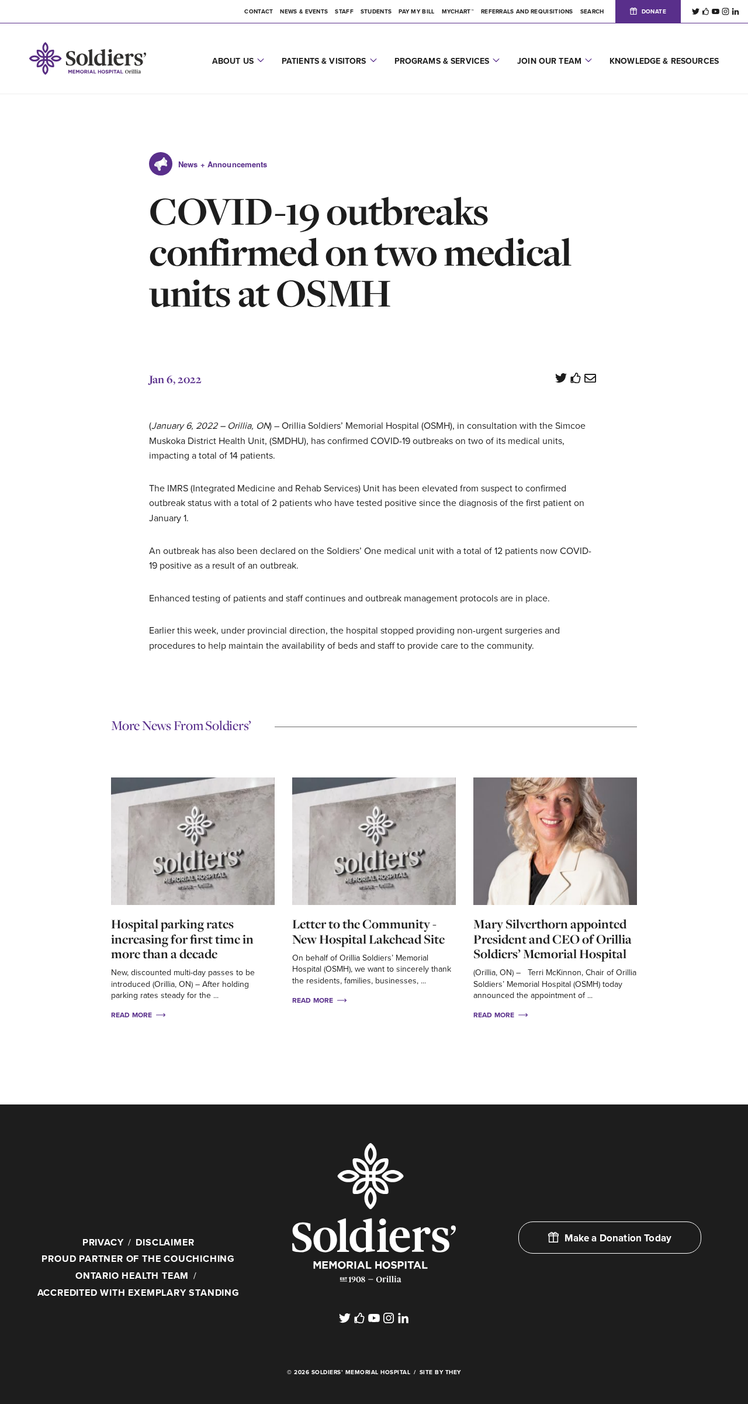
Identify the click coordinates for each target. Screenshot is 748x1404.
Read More (132, 1015)
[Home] (374, 1213)
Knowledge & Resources (664, 61)
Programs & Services (442, 61)
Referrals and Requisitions (527, 11)
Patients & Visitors (324, 61)
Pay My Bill (416, 11)
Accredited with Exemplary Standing (138, 1293)
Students (376, 11)
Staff (344, 11)
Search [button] (592, 11)
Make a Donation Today (618, 1238)
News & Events (304, 11)
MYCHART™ (458, 11)
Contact (258, 11)
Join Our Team (549, 61)
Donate (654, 11)
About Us (233, 61)
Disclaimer (165, 1242)
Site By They (440, 1372)
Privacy (103, 1242)
